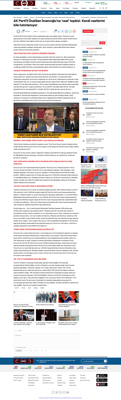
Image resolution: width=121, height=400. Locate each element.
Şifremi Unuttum (85, 380)
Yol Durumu (90, 367)
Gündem (35, 8)
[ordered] (35, 351)
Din (61, 12)
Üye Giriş (82, 375)
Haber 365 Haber (18, 17)
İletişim (47, 398)
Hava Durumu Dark (19, 375)
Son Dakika (17, 8)
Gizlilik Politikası (54, 398)
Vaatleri (42, 288)
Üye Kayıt (83, 378)
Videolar (75, 8)
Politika (78, 12)
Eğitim (66, 12)
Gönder (19, 350)
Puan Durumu (61, 367)
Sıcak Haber (72, 385)
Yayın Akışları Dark (33, 378)
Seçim (29, 288)
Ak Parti (17, 288)
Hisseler (71, 367)
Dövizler (59, 378)
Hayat (71, 12)
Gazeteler (92, 8)
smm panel (31, 385)
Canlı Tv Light (17, 380)
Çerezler (61, 398)
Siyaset (36, 288)
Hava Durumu (49, 367)
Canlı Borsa (46, 375)
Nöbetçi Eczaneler (33, 380)
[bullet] (37, 351)
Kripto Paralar (102, 367)
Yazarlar (83, 8)
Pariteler (80, 367)
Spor (51, 8)
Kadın (57, 8)
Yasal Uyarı (79, 398)
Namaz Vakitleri (26, 367)
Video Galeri (72, 378)
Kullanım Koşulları (71, 398)
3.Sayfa (43, 12)
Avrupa (49, 12)
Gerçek (23, 288)
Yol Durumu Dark (18, 378)
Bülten (55, 12)
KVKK (65, 398)
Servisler (26, 8)
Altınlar (59, 375)
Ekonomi (43, 8)
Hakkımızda (42, 398)
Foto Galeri (66, 8)
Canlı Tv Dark (32, 375)
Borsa (15, 367)
